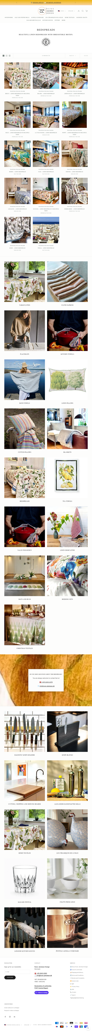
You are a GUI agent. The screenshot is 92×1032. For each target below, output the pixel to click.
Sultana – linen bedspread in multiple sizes (46, 209)
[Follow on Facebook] (5, 1017)
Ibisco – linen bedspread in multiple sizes (17, 94)
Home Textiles (69, 17)
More (63, 20)
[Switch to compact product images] (9, 55)
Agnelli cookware (37, 17)
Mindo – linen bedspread (17, 171)
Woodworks (9, 17)
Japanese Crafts (81, 17)
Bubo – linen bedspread (17, 248)
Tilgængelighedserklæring (77, 998)
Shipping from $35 (28, 2)
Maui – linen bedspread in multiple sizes (17, 133)
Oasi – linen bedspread (46, 171)
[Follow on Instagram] (10, 1017)
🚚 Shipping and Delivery (76, 972)
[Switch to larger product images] (3, 55)
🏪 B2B (72, 989)
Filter (86, 55)
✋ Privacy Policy (74, 986)
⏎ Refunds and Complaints (77, 978)
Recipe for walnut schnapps (11, 1010)
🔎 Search (72, 995)
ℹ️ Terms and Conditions (76, 975)
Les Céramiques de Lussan (54, 17)
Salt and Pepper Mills (22, 17)
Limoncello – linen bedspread (74, 93)
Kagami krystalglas (34, 20)
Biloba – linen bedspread (45, 93)
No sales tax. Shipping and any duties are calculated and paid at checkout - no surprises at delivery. (50, 2)
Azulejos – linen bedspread (17, 209)
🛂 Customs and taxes (76, 969)
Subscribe (10, 977)
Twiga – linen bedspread (46, 248)
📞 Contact (73, 992)
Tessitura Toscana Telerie (17, 91)
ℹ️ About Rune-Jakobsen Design (79, 967)
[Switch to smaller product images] (6, 55)
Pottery (57, 20)
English (70, 10)
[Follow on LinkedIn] (14, 1017)
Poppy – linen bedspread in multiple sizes (74, 133)
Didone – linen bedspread (74, 171)
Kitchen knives (48, 20)
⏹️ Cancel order (74, 981)
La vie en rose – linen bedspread (46, 132)
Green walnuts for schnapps (11, 1007)
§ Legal (72, 984)
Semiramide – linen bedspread (74, 209)
